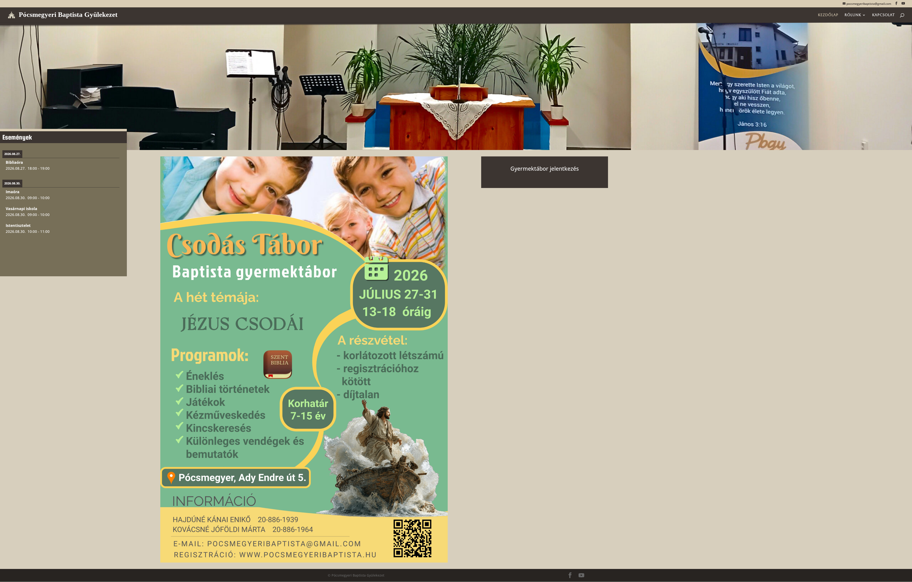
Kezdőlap (828, 15)
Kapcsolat (883, 15)
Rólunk (853, 15)
